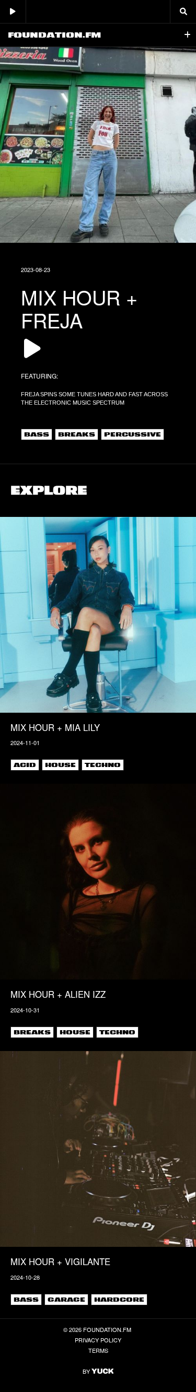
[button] (187, 35)
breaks (76, 434)
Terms (98, 1350)
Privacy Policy (98, 1340)
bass (36, 434)
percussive (132, 434)
